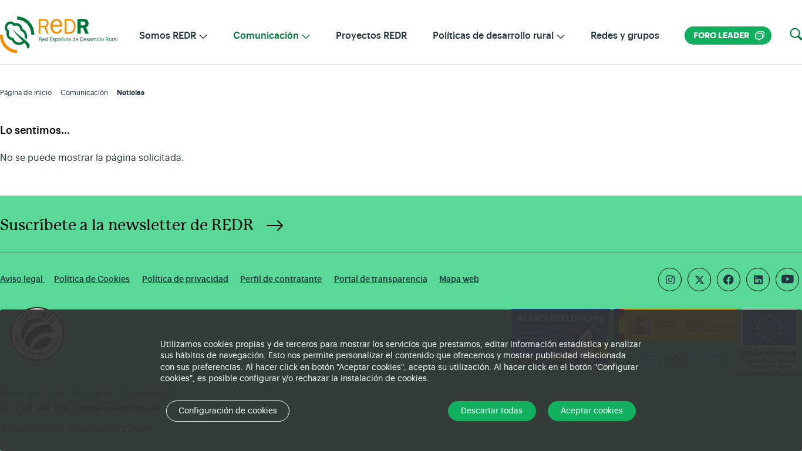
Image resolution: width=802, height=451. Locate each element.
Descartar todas (492, 411)
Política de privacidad (185, 279)
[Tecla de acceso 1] (58, 34)
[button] (796, 34)
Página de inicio (26, 92)
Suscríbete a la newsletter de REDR (127, 225)
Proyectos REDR (371, 36)
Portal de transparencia (380, 279)
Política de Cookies (92, 279)
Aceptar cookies (592, 411)
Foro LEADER (728, 35)
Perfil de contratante (281, 279)
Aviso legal (22, 279)
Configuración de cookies (227, 411)
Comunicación (84, 92)
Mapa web (459, 279)
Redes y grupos (625, 36)
